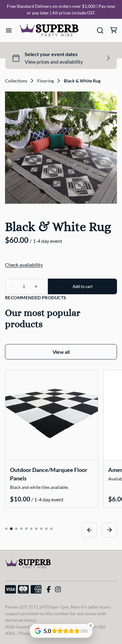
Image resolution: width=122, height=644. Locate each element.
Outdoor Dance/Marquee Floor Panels (48, 474)
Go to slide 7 (36, 528)
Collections (16, 81)
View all (61, 352)
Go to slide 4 (21, 528)
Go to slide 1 (6, 528)
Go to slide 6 (31, 528)
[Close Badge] (91, 625)
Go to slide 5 (26, 528)
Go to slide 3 (16, 528)
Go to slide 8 (41, 528)
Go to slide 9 (46, 528)
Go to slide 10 (51, 528)
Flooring (45, 81)
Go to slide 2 (11, 528)
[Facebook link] (49, 589)
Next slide (109, 529)
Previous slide (89, 529)
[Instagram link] (58, 589)
